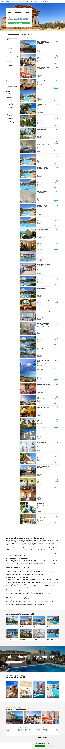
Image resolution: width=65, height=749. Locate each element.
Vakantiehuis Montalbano (42, 491)
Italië (44, 554)
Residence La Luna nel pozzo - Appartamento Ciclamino (43, 155)
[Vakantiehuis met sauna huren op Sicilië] (26, 689)
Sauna (8, 108)
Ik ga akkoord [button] (38, 745)
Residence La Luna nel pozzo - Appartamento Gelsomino (43, 168)
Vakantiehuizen (7, 743)
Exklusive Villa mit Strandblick (43, 229)
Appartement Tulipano (42, 218)
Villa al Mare (39, 252)
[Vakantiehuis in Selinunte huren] (26, 633)
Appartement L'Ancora (41, 348)
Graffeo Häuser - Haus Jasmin (43, 407)
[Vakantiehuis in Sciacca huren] (12, 620)
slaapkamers (8, 51)
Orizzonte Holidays (41, 372)
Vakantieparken (50, 1)
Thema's (56, 1)
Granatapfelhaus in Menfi (42, 241)
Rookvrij (8, 93)
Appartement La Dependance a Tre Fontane (43, 265)
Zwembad (9, 106)
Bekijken (55, 50)
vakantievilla (19, 18)
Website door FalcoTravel (21, 747)
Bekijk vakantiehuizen (18, 23)
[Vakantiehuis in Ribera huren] (39, 633)
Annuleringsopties (9, 84)
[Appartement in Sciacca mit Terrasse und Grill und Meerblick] (32, 717)
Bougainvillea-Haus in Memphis (43, 300)
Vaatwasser (9, 97)
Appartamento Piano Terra (42, 514)
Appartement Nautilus (41, 442)
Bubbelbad (9, 110)
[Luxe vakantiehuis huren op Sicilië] (53, 689)
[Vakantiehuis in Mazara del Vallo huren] (53, 633)
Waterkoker (9, 121)
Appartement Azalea (41, 129)
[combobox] (11, 69)
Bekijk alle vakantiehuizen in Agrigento (14, 662)
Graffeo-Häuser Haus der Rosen (43, 384)
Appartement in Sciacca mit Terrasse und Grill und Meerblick (43, 56)
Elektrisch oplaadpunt (11, 103)
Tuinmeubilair (9, 101)
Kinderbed (9, 111)
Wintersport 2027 (42, 1)
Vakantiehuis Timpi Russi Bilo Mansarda (43, 454)
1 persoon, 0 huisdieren (11, 48)
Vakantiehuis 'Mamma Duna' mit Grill (43, 361)
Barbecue (9, 117)
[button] (35, 46)
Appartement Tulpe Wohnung (43, 180)
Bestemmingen (34, 1)
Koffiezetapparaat (10, 118)
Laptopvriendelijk (10, 124)
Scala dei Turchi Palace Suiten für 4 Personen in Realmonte (43, 324)
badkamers (15, 51)
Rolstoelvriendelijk (10, 122)
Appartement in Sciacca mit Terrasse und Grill (43, 68)
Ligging (7, 71)
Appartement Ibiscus (41, 277)
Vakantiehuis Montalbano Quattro (42, 480)
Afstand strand (9, 80)
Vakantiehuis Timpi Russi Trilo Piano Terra (43, 467)
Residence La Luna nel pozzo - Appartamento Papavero (43, 206)
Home (3, 743)
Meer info (14, 733)
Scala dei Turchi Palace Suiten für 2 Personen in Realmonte (43, 192)
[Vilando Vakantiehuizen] (5, 2)
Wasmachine (9, 99)
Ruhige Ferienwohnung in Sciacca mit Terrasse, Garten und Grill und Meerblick (43, 117)
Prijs (7, 55)
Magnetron (9, 120)
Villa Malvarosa (40, 503)
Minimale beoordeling (10, 60)
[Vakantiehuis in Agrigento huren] (12, 633)
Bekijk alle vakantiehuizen (54, 708)
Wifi (7, 96)
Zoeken (28, 1)
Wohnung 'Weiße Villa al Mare (43, 430)
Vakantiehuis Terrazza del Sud (43, 311)
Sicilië (16, 17)
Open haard (9, 115)
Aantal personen (9, 46)
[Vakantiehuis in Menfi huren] (26, 620)
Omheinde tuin (10, 104)
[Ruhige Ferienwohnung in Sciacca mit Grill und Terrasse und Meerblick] (14, 717)
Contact (61, 1)
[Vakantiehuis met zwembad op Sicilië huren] (39, 689)
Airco (8, 114)
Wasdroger (9, 100)
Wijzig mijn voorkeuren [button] (50, 745)
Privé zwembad (10, 107)
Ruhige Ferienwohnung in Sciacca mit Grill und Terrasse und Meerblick (43, 42)
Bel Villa (38, 419)
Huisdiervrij (9, 94)
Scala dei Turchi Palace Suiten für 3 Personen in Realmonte (43, 142)
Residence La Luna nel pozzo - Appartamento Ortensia (43, 92)
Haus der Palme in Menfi (42, 104)
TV (7, 113)
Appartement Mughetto (42, 80)
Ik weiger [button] (43, 745)
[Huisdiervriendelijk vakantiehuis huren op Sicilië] (12, 689)
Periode (7, 42)
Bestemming (8, 37)
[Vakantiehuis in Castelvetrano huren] (39, 620)
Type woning (8, 67)
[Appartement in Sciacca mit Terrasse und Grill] (50, 717)
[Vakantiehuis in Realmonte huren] (53, 620)
